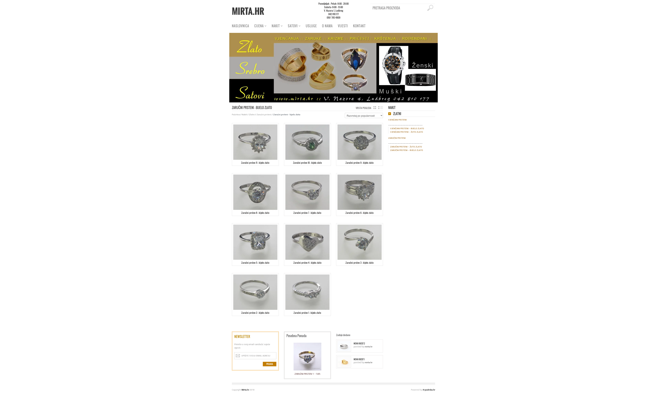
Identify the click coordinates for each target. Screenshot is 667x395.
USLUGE (311, 26)
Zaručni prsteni (264, 114)
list (380, 107)
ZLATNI (397, 114)
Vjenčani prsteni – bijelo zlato (407, 128)
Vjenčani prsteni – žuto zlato (406, 132)
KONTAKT (359, 26)
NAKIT (274, 26)
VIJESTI (343, 26)
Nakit (244, 114)
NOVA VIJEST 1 (359, 359)
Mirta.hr (248, 11)
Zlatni (252, 114)
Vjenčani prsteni (397, 120)
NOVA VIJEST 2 (359, 343)
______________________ (405, 124)
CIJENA (258, 26)
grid (374, 107)
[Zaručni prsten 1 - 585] (307, 357)
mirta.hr (368, 346)
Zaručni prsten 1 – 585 (307, 374)
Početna (236, 114)
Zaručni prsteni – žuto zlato (406, 147)
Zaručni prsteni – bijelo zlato (406, 150)
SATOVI (291, 26)
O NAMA (327, 26)
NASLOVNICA (240, 26)
